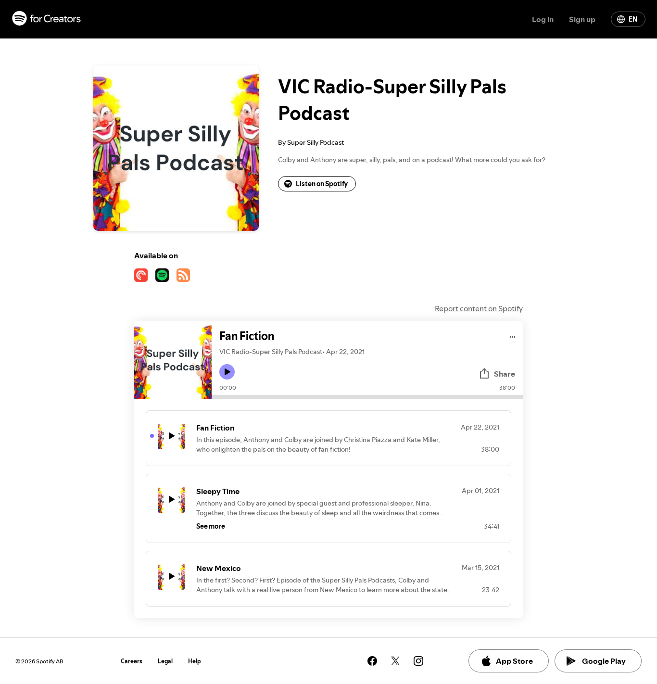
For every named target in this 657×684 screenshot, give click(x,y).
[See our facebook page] (372, 661)
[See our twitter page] (395, 661)
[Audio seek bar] (367, 397)
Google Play (604, 661)
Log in (543, 19)
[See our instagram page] (418, 661)
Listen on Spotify (322, 184)
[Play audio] (513, 335)
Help (194, 661)
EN (633, 19)
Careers (131, 661)
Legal (165, 661)
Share (504, 373)
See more (210, 526)
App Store (514, 661)
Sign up (582, 19)
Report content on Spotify (479, 308)
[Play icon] (227, 372)
